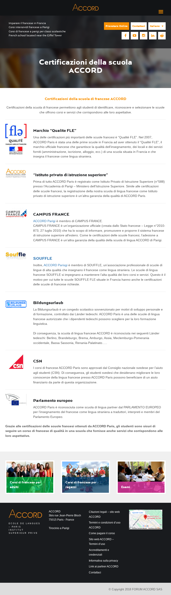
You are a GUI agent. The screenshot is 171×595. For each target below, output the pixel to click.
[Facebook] (125, 35)
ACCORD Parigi (44, 221)
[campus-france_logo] (15, 213)
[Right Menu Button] (160, 11)
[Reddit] (162, 35)
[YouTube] (134, 35)
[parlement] (15, 399)
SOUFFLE (42, 258)
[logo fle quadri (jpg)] (15, 139)
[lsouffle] (15, 256)
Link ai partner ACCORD (103, 566)
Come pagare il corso (102, 533)
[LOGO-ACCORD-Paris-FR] (15, 173)
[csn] (15, 361)
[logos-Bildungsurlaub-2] (15, 304)
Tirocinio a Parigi (59, 528)
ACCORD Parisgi (55, 265)
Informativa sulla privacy (103, 560)
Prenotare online (117, 26)
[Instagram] (143, 35)
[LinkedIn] (153, 35)
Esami (125, 487)
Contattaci (138, 26)
